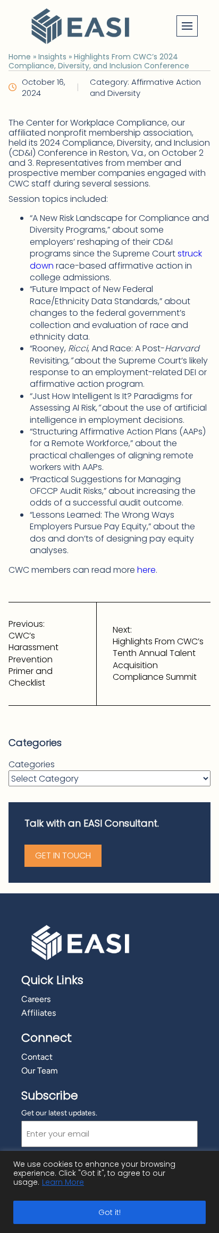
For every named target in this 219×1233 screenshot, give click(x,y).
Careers (35, 999)
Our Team (39, 1071)
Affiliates (38, 1013)
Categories (32, 764)
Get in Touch (63, 855)
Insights (52, 56)
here (146, 570)
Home (20, 56)
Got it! (109, 1212)
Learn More (63, 1182)
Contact (37, 1057)
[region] (109, 1192)
